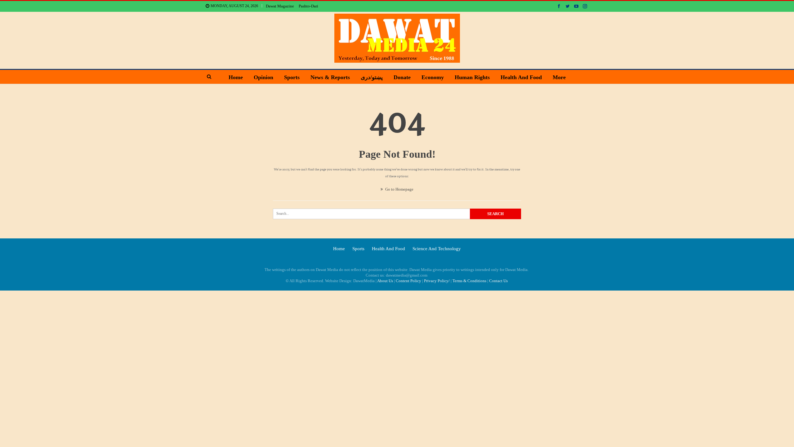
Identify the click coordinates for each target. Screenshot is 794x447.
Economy (433, 77)
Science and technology (437, 248)
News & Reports (330, 77)
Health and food (521, 77)
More (559, 77)
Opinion (263, 77)
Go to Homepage (398, 189)
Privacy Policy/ (437, 280)
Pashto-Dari (308, 6)
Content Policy (408, 280)
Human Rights (472, 77)
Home (236, 77)
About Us (385, 280)
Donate (402, 77)
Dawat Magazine (280, 6)
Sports (292, 77)
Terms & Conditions (469, 280)
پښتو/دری (372, 77)
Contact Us (498, 280)
